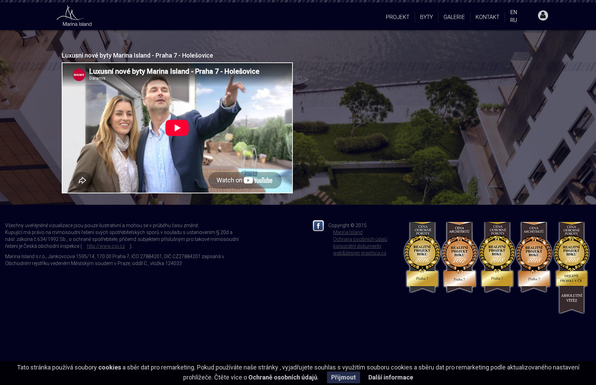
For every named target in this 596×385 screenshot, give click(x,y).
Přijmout (343, 377)
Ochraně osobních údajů (282, 377)
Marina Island (347, 232)
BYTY (426, 17)
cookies (109, 367)
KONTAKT (487, 17)
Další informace (390, 377)
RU (513, 20)
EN (513, 12)
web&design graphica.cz (359, 253)
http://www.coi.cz (106, 246)
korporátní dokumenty (357, 246)
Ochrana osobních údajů (360, 239)
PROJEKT (397, 17)
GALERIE (454, 17)
